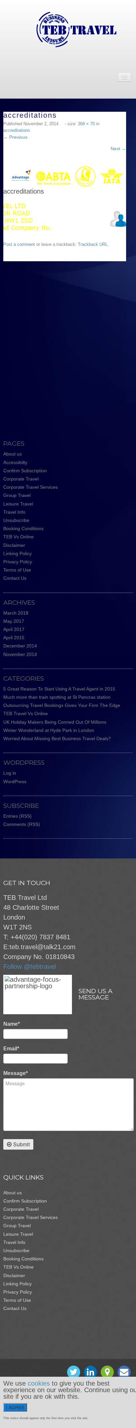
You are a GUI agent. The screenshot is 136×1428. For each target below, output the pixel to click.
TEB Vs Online (18, 536)
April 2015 (13, 637)
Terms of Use (17, 570)
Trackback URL (93, 244)
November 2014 (20, 654)
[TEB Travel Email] (124, 1372)
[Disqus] (68, 343)
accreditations (16, 130)
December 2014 (20, 645)
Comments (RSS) (21, 824)
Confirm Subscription (25, 470)
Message (15, 1073)
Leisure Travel (18, 503)
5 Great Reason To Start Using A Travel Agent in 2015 (59, 688)
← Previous (15, 137)
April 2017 (13, 629)
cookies (39, 1383)
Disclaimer (14, 545)
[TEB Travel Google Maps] (107, 1372)
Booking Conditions (23, 528)
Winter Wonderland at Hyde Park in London (48, 730)
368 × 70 (86, 123)
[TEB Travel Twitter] (73, 1372)
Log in (9, 773)
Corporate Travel (21, 478)
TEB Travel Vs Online (25, 713)
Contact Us (14, 578)
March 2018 (15, 613)
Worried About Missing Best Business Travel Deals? (57, 738)
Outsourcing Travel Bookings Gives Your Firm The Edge (61, 705)
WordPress (14, 781)
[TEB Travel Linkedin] (90, 1372)
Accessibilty (15, 462)
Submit (21, 1144)
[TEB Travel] (68, 29)
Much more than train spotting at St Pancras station (57, 697)
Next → (118, 148)
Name (11, 1024)
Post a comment (19, 244)
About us (12, 453)
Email (11, 1048)
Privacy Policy (17, 561)
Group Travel (17, 495)
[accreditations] (64, 176)
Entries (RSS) (17, 816)
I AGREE (15, 1407)
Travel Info (14, 512)
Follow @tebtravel (29, 966)
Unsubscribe (16, 520)
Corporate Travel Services (30, 487)
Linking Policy (17, 553)
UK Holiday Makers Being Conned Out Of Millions (54, 722)
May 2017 (13, 621)
